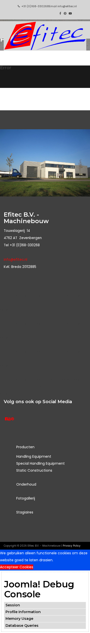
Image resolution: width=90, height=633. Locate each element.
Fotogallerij (25, 498)
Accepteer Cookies (16, 567)
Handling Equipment (33, 456)
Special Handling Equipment (40, 463)
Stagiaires (24, 512)
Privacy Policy (71, 546)
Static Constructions (34, 470)
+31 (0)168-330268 (35, 6)
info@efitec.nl (67, 6)
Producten (25, 446)
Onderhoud (26, 484)
